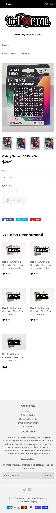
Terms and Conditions (28, 422)
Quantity (7, 185)
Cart (51, 4)
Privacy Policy (28, 415)
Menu (9, 4)
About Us (28, 426)
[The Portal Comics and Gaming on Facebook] (30, 490)
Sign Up (48, 475)
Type (5, 171)
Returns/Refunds (28, 419)
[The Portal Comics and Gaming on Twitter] (24, 490)
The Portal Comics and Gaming (30, 498)
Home (5, 45)
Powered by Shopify (26, 501)
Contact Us (28, 411)
